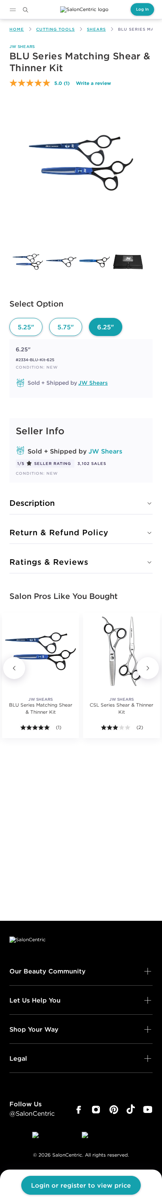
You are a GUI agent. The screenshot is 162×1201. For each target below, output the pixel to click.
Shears (96, 29)
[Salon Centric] (84, 9)
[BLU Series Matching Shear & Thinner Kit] (28, 262)
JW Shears (22, 46)
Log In (142, 9)
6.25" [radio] (105, 327)
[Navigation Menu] (13, 10)
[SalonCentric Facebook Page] (78, 1110)
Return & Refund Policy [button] (59, 532)
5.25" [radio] (26, 327)
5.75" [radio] (65, 327)
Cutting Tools (55, 29)
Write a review (93, 83)
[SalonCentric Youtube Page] (148, 1110)
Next (148, 668)
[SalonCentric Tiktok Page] (131, 1110)
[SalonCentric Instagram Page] (96, 1110)
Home (16, 29)
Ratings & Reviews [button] (48, 562)
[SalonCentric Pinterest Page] (114, 1110)
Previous (14, 668)
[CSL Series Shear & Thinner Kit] (121, 651)
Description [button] (32, 503)
